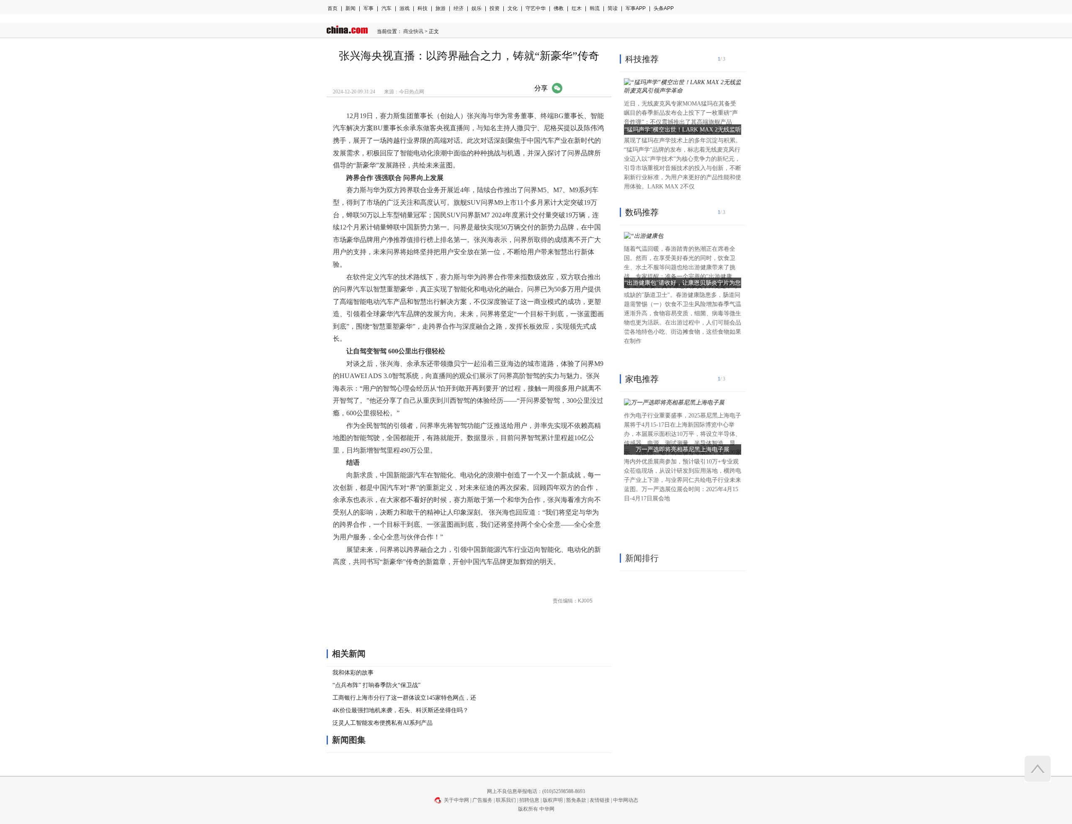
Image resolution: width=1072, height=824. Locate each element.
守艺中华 (536, 8)
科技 (422, 8)
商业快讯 (413, 31)
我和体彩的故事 (353, 673)
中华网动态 (625, 800)
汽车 (386, 8)
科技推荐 (642, 59)
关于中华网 (456, 800)
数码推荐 (642, 212)
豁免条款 (576, 800)
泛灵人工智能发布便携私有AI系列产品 (382, 723)
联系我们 (506, 800)
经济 (459, 8)
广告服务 (482, 800)
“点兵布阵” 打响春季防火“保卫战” (376, 685)
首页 (332, 8)
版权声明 (553, 800)
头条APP (664, 8)
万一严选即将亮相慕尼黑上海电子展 (682, 449)
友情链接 (600, 800)
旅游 (441, 8)
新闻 (350, 8)
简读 (613, 8)
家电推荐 (642, 379)
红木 (577, 8)
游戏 (404, 8)
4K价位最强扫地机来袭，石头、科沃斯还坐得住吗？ (400, 710)
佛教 (559, 8)
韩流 (595, 8)
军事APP (636, 8)
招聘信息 (529, 800)
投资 (495, 8)
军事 (368, 8)
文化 (513, 8)
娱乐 (477, 8)
